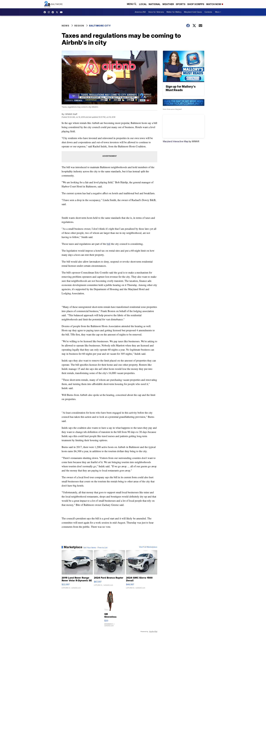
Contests (208, 12)
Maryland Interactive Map (175, 141)
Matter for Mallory (174, 12)
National (154, 4)
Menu (130, 4)
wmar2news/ (45, 12)
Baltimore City (100, 25)
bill (108, 243)
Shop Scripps (195, 4)
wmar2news (49, 12)
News (65, 25)
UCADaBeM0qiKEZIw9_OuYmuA (62, 12)
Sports (180, 4)
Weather (168, 4)
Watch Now (214, 4)
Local (143, 4)
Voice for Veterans (156, 12)
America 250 (140, 12)
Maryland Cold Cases (193, 12)
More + (218, 12)
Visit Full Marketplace (148, 547)
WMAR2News (53, 12)
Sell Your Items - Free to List (95, 548)
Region (79, 25)
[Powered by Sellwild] (153, 632)
